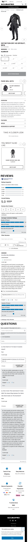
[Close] (23, 529)
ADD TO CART (12, 93)
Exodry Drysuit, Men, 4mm (13, 160)
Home (2, 9)
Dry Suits (12, 9)
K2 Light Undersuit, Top (15, 86)
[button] (2, 28)
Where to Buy (13, 525)
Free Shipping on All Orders (13, 7)
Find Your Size (8, 55)
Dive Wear (7, 9)
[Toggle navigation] (26, 4)
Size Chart (15, 55)
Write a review (14, 49)
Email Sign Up (13, 523)
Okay (12, 538)
